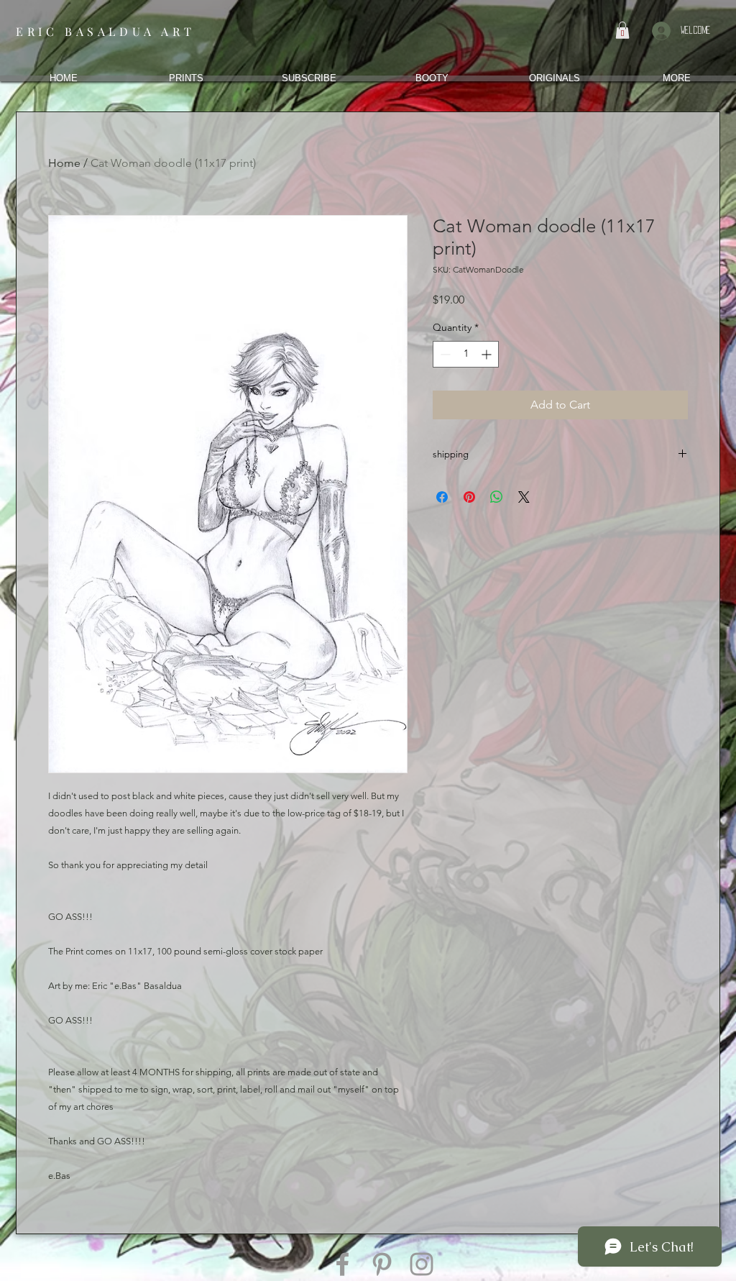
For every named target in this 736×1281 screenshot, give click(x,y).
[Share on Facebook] (442, 497)
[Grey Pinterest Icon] (382, 1264)
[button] (622, 30)
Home (64, 163)
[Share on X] (524, 497)
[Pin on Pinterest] (469, 497)
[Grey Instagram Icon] (421, 1264)
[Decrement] (444, 354)
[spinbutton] (466, 354)
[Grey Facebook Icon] (342, 1264)
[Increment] (488, 354)
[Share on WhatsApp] (496, 497)
